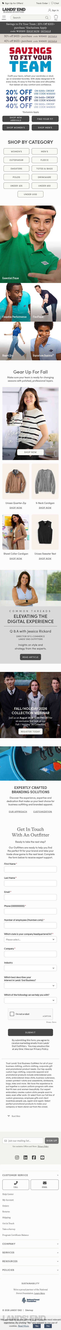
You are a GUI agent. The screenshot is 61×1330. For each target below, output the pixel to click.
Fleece (45, 160)
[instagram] (17, 1155)
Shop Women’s (16, 127)
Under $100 (30, 194)
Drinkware (44, 177)
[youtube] (42, 1155)
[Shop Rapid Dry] (15, 341)
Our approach (18, 811)
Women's (16, 151)
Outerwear (16, 160)
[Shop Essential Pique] (30, 244)
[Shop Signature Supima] (45, 341)
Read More (23, 1326)
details (52, 36)
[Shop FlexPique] (45, 302)
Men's (44, 151)
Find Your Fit (45, 119)
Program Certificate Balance (15, 1235)
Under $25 (16, 185)
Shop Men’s (45, 127)
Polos (16, 177)
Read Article (30, 657)
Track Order (42, 3)
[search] (47, 17)
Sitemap (29, 1310)
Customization (42, 811)
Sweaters (16, 168)
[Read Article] (30, 588)
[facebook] (34, 1155)
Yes (36, 1326)
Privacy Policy (43, 1146)
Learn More (39, 1293)
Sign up (51, 1140)
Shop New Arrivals (16, 119)
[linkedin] (25, 1155)
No (48, 1326)
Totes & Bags (44, 168)
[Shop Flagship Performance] (15, 302)
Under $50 (44, 185)
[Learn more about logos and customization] (30, 763)
